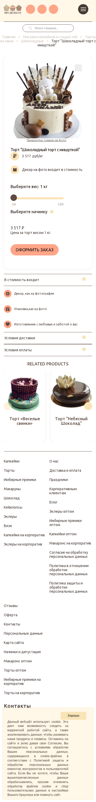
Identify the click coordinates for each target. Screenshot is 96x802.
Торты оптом (15, 670)
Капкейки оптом (63, 534)
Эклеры (10, 517)
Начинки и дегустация (22, 652)
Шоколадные (32, 41)
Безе (8, 526)
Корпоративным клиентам (63, 491)
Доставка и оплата (65, 470)
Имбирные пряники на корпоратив (22, 681)
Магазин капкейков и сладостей (50, 37)
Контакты (12, 624)
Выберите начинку (28, 211)
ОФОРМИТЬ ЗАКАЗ (35, 250)
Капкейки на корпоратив (24, 535)
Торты (9, 470)
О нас (54, 461)
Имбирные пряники (20, 480)
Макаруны (12, 489)
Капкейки (11, 461)
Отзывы (11, 606)
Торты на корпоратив (22, 693)
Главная (8, 37)
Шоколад (12, 498)
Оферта (10, 615)
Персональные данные (23, 633)
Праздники (58, 480)
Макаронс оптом (18, 661)
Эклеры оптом (61, 511)
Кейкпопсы (13, 507)
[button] (8, 406)
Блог (53, 502)
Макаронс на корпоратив (70, 543)
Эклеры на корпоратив (23, 544)
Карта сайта (14, 643)
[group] (25, 406)
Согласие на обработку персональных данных (68, 554)
